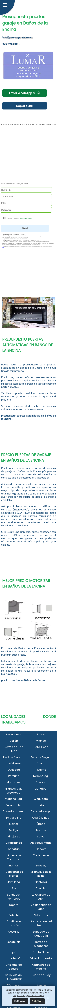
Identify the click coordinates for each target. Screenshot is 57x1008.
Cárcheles (14, 985)
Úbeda (40, 824)
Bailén (14, 741)
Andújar (13, 830)
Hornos (14, 865)
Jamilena (13, 882)
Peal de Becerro (13, 757)
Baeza (41, 734)
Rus (13, 888)
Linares (41, 830)
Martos (14, 824)
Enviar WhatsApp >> (22, 93)
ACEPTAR (37, 1001)
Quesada (14, 770)
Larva (41, 836)
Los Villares (13, 763)
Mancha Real (14, 799)
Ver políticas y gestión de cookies (28, 995)
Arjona (41, 763)
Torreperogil (41, 776)
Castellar (41, 882)
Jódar (41, 805)
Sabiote (14, 915)
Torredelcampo (41, 811)
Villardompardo (41, 958)
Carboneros (41, 855)
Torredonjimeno (14, 811)
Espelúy (41, 865)
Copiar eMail (24, 106)
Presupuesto (13, 734)
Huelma (41, 770)
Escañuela (14, 942)
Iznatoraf (14, 958)
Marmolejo (13, 782)
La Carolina (13, 817)
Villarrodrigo (14, 843)
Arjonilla (41, 888)
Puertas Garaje (7, 124)
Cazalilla (13, 932)
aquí (3, 247)
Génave (41, 849)
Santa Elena (41, 952)
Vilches (41, 741)
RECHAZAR (20, 1001)
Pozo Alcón (41, 747)
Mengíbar (41, 788)
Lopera (13, 905)
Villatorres (41, 915)
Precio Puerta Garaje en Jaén (26, 124)
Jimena (41, 985)
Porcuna (13, 776)
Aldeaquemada (41, 843)
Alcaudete (41, 799)
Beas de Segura (41, 757)
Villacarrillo (13, 805)
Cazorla (41, 782)
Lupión (13, 952)
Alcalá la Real (41, 817)
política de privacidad (26, 218)
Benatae (14, 849)
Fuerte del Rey (41, 975)
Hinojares (13, 836)
